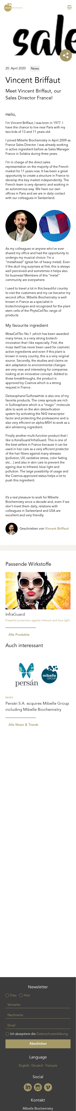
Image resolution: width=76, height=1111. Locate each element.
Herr (27, 995)
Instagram (38, 1087)
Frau (13, 995)
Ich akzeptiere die (39, 1034)
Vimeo (48, 1087)
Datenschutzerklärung (52, 1034)
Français (51, 1065)
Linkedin (28, 1087)
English (24, 1065)
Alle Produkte (19, 635)
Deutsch (37, 1065)
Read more (38, 600)
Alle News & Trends (23, 725)
